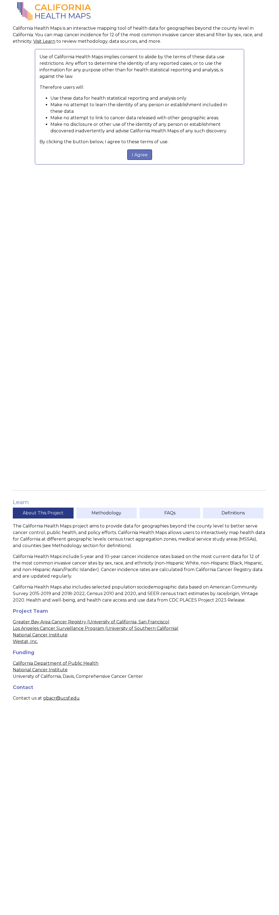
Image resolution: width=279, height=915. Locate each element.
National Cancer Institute (40, 635)
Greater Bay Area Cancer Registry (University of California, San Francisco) (91, 621)
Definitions (233, 513)
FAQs (169, 513)
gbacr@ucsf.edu (61, 698)
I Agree (140, 154)
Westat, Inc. (25, 641)
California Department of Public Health (55, 663)
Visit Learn (44, 41)
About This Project (43, 513)
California (63, 7)
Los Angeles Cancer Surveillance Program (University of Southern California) (95, 628)
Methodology (106, 513)
